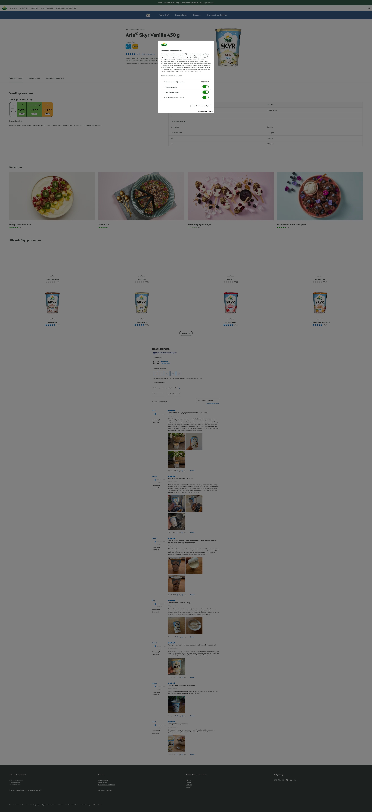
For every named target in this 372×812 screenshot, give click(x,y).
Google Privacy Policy (168, 71)
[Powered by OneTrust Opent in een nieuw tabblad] (205, 111)
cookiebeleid (182, 71)
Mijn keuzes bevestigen (201, 106)
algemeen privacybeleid (194, 71)
